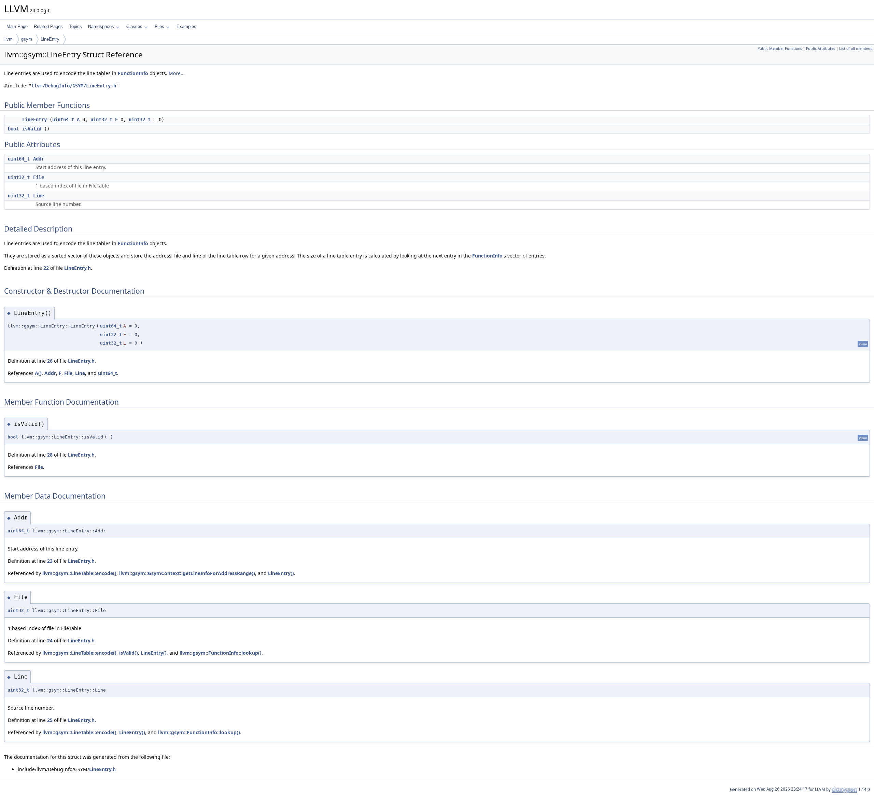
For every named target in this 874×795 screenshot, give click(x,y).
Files (159, 26)
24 (50, 640)
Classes (134, 26)
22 (46, 268)
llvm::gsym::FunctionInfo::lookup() (221, 653)
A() (38, 373)
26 (50, 361)
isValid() (128, 653)
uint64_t (63, 119)
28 (50, 454)
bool (13, 128)
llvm (8, 39)
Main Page (17, 26)
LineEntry (50, 39)
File (38, 177)
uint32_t (101, 119)
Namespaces (101, 26)
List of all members (855, 48)
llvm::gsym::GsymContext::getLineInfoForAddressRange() (187, 573)
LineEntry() (281, 573)
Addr (38, 159)
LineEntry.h (77, 268)
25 (50, 720)
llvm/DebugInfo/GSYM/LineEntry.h (73, 85)
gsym (26, 39)
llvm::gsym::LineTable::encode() (79, 573)
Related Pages (48, 26)
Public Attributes (820, 48)
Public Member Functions (780, 48)
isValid (31, 128)
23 (50, 561)
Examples (186, 26)
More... (177, 73)
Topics (75, 26)
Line (38, 195)
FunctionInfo (133, 73)
